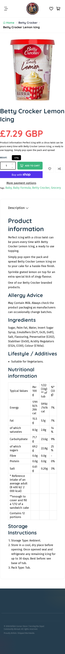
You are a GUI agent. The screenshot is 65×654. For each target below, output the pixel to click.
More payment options (21, 183)
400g (16, 158)
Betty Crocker (28, 22)
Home (10, 22)
